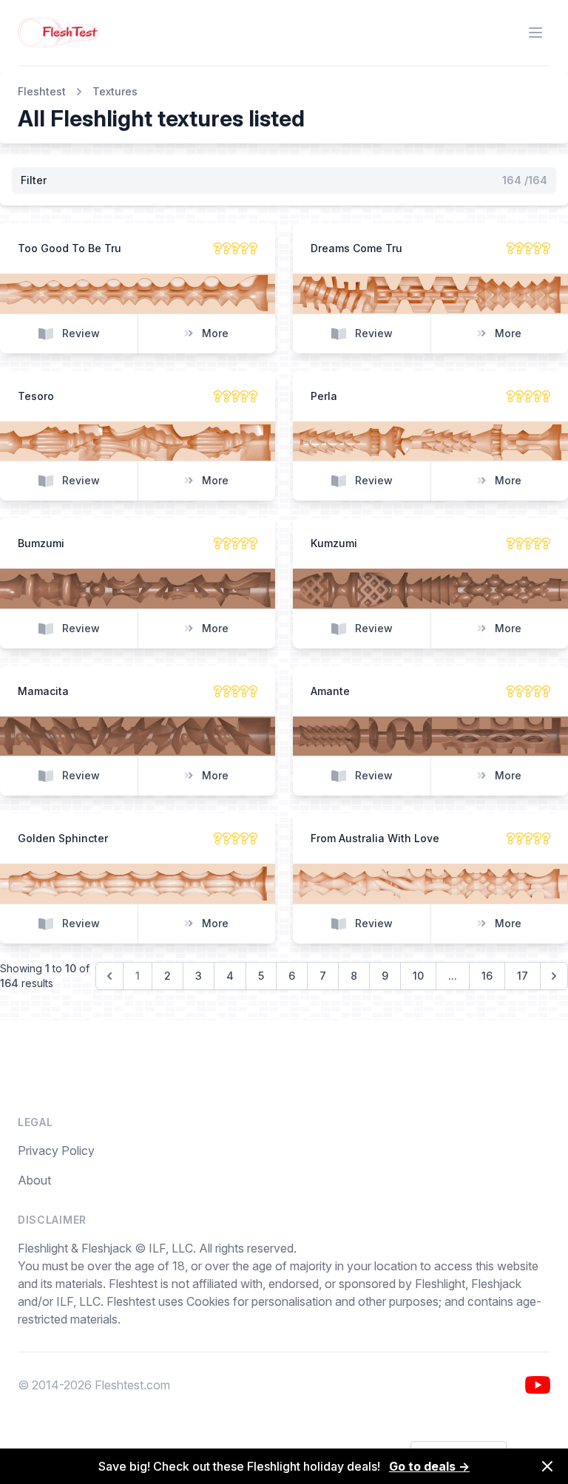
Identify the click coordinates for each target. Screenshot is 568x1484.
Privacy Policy (56, 1150)
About (34, 1180)
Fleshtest (42, 91)
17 (522, 975)
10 (418, 975)
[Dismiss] (547, 1466)
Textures (115, 91)
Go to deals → (429, 1466)
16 (487, 975)
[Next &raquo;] (554, 976)
